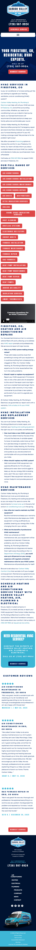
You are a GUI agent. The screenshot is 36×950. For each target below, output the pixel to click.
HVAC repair (8, 343)
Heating (15, 880)
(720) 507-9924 (17, 66)
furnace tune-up (17, 504)
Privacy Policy (18, 935)
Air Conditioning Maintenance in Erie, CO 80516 (14, 726)
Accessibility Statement (18, 940)
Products (18, 890)
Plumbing (15, 887)
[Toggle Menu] (18, 35)
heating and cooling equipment (22, 427)
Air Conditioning (16, 876)
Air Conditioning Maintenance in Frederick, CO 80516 (14, 690)
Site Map (18, 942)
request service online (21, 623)
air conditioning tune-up (15, 507)
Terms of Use (18, 937)
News (16, 897)
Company (18, 893)
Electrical (16, 883)
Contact (17, 900)
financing (19, 141)
